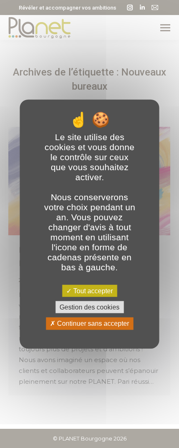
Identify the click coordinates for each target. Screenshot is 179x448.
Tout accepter (92, 290)
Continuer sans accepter (92, 323)
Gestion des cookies (89, 307)
